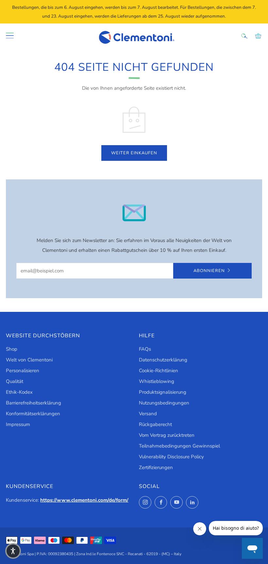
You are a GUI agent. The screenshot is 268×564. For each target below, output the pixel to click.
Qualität (14, 381)
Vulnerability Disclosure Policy (171, 456)
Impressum (18, 424)
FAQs (145, 349)
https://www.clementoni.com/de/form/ (84, 500)
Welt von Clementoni (29, 360)
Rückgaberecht (155, 424)
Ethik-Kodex (19, 392)
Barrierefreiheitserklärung (33, 403)
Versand (148, 413)
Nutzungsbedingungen (164, 403)
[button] (13, 551)
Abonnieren (209, 271)
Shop (11, 349)
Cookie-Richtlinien (158, 370)
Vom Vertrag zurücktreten (166, 435)
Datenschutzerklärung (163, 360)
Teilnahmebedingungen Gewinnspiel (179, 446)
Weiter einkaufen (134, 153)
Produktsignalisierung (162, 392)
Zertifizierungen (156, 467)
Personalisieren (22, 370)
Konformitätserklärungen (33, 413)
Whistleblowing (156, 381)
